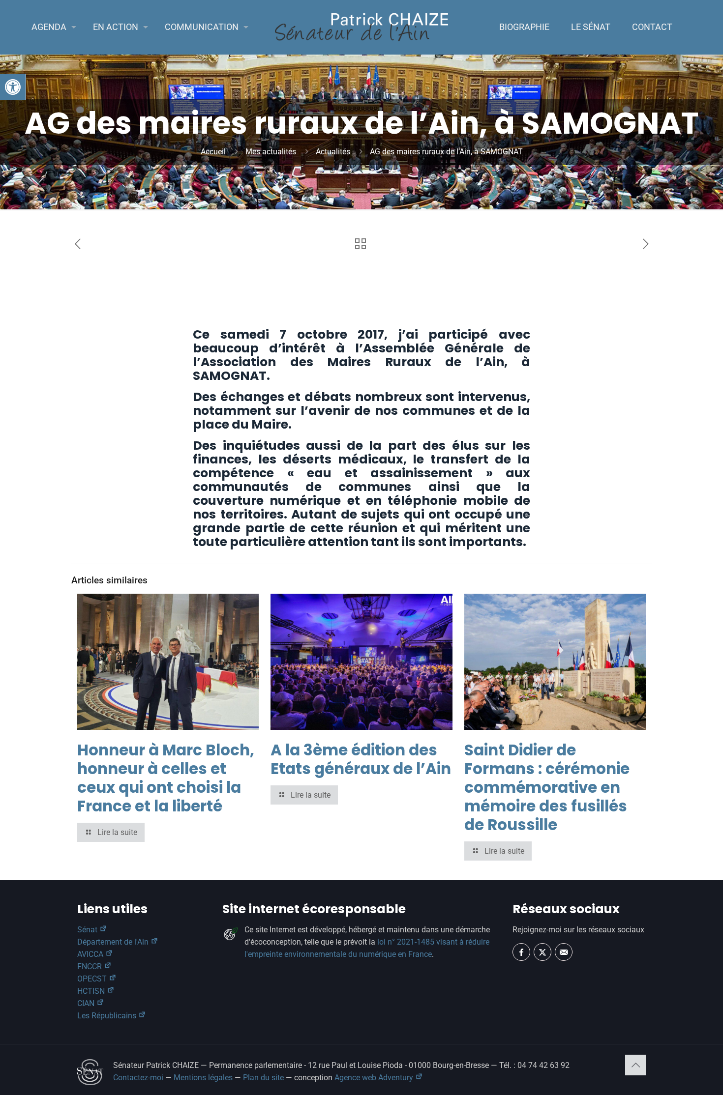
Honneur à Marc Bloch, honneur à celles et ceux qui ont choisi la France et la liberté (165, 778)
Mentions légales (203, 1077)
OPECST (93, 978)
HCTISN (92, 991)
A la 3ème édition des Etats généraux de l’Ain (361, 759)
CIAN (86, 1003)
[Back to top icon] (635, 1065)
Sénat (88, 929)
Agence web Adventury (374, 1077)
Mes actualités (270, 151)
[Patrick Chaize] (362, 27)
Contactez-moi (138, 1077)
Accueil (213, 151)
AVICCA (91, 954)
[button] (13, 87)
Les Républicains (107, 1015)
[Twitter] (542, 952)
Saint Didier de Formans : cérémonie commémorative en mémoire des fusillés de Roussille (547, 787)
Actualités (333, 151)
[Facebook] (521, 952)
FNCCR (90, 966)
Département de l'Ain (114, 942)
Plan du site (263, 1077)
